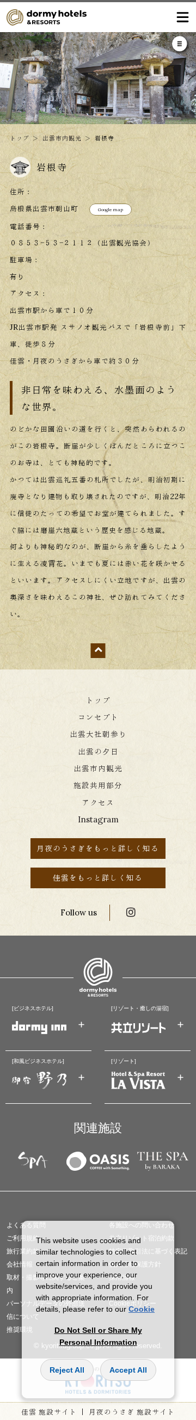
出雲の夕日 (98, 751)
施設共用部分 (98, 785)
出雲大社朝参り (98, 734)
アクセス (98, 802)
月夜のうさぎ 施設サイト (132, 1412)
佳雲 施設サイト (49, 1412)
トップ (19, 138)
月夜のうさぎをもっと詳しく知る (97, 848)
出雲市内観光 (62, 138)
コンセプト (98, 717)
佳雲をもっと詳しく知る (98, 877)
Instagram (98, 819)
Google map (110, 209)
